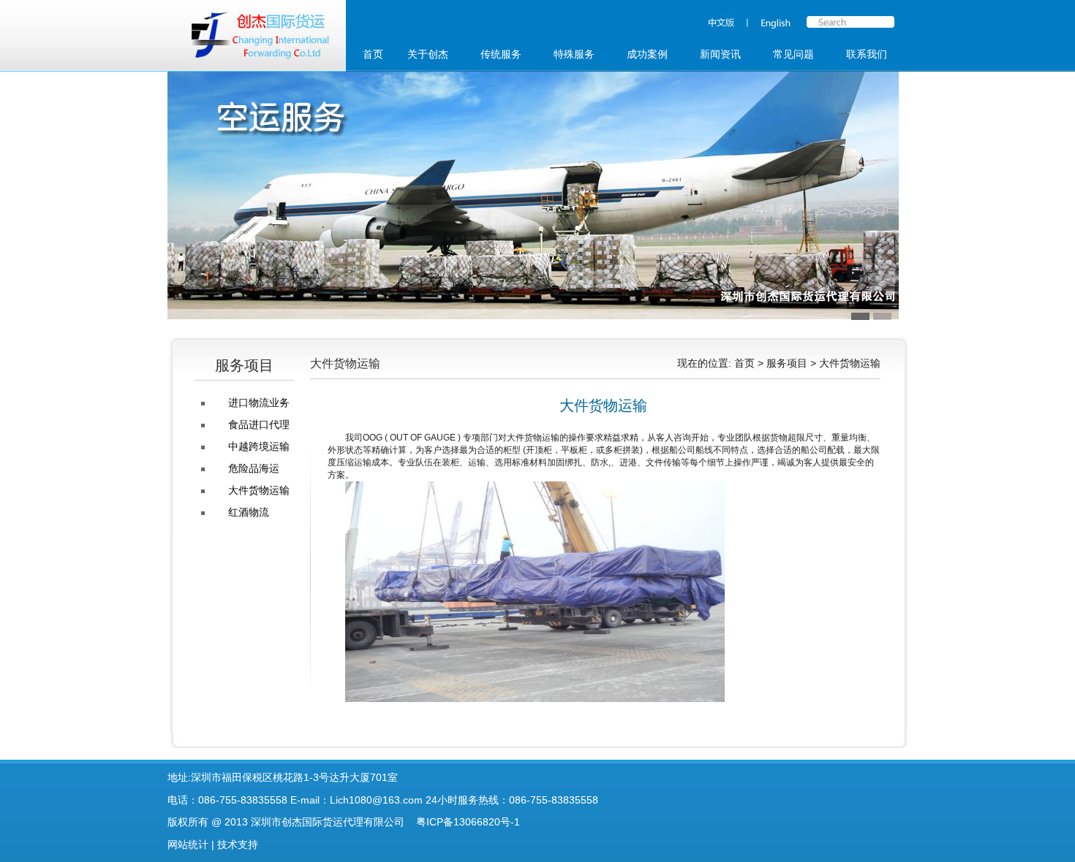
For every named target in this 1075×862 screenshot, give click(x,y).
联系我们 (866, 54)
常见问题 (793, 54)
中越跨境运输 (259, 446)
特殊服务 (574, 54)
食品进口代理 (259, 424)
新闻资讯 (720, 54)
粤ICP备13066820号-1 (468, 822)
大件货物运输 (259, 490)
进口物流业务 (259, 402)
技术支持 (237, 844)
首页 (373, 54)
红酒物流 (248, 512)
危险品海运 (253, 468)
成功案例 (647, 54)
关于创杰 (427, 54)
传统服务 (500, 54)
